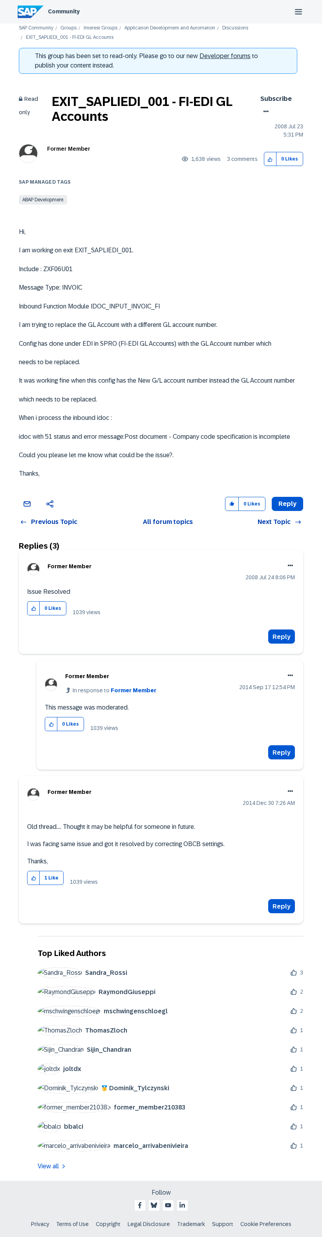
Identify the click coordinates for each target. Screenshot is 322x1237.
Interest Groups (100, 28)
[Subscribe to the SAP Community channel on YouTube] (168, 1205)
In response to (114, 690)
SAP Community (36, 28)
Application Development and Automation (169, 28)
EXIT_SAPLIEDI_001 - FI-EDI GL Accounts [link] (69, 37)
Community (64, 11)
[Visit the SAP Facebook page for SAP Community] (140, 1205)
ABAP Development (43, 200)
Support (222, 1224)
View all (48, 1166)
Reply (282, 636)
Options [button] (264, 111)
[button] (270, 159)
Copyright (108, 1224)
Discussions (235, 28)
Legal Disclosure (149, 1224)
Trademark (191, 1224)
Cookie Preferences (265, 1224)
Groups (68, 28)
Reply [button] (287, 503)
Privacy (40, 1224)
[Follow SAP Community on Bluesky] (154, 1205)
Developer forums (225, 56)
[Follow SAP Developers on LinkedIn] (182, 1205)
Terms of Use (72, 1224)
